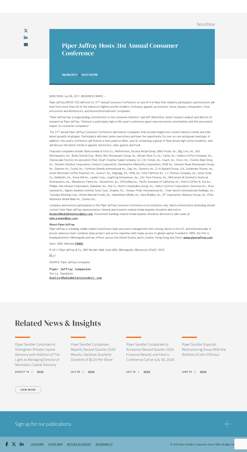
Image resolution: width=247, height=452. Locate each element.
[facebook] (6, 444)
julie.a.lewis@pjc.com (63, 218)
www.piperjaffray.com (198, 237)
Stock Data (55, 444)
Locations (37, 444)
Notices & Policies (79, 444)
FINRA (79, 243)
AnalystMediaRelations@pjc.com (71, 214)
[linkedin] (25, 37)
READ (40, 372)
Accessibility (104, 444)
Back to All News (206, 24)
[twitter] (25, 30)
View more (28, 389)
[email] (25, 44)
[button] (123, 424)
